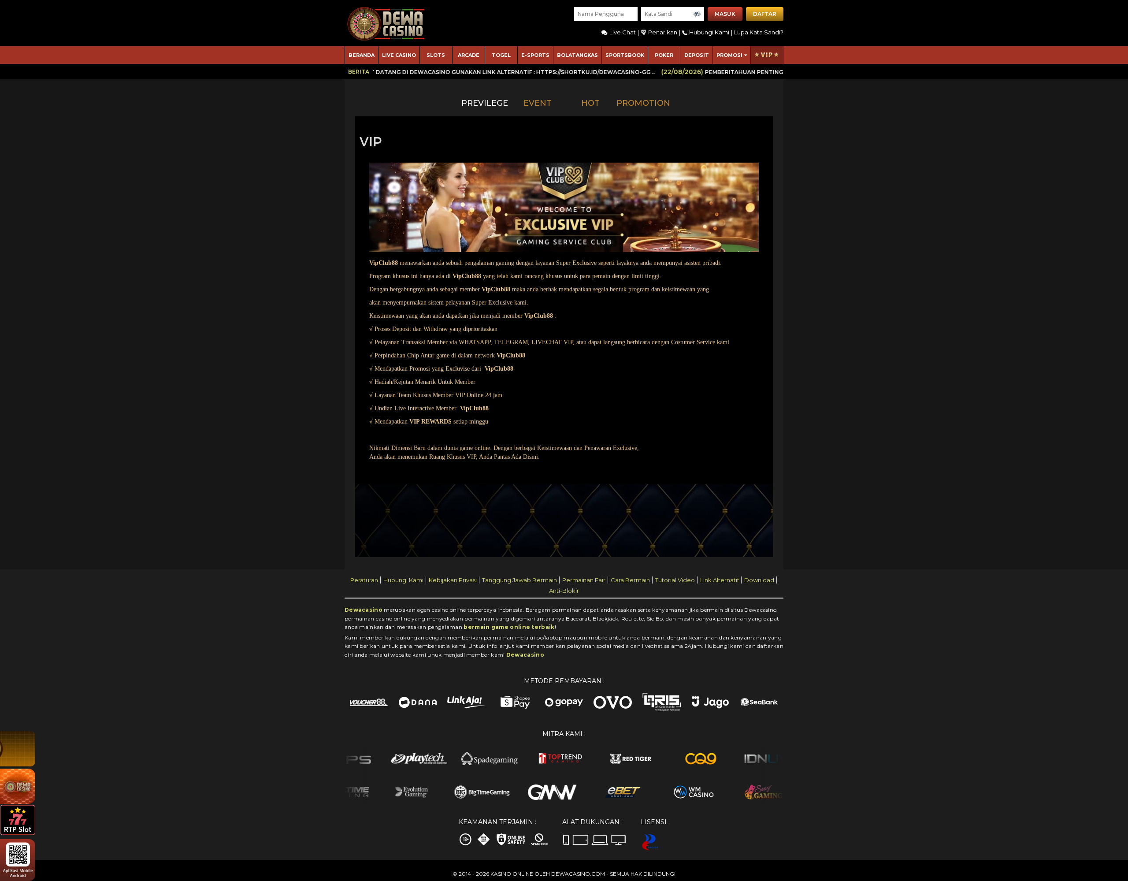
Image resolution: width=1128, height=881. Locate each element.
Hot (590, 103)
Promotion (643, 103)
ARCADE (468, 55)
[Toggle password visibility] (697, 14)
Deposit (696, 55)
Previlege (484, 103)
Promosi (729, 55)
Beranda (362, 55)
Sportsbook (624, 55)
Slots (436, 55)
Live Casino (399, 55)
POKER (664, 55)
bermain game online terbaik (509, 627)
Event (537, 103)
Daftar (764, 14)
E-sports (535, 55)
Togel (501, 55)
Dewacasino (363, 609)
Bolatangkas (577, 55)
